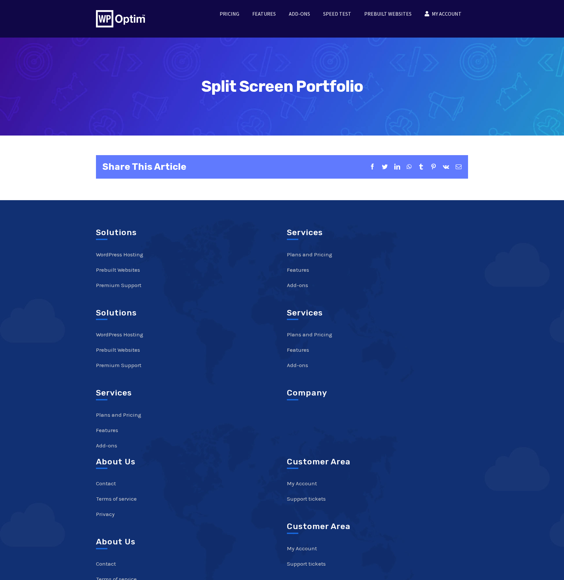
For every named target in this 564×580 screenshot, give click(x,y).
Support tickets (306, 498)
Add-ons (106, 445)
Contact (106, 483)
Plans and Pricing (118, 414)
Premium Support (118, 285)
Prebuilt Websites (118, 269)
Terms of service (116, 498)
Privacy (105, 514)
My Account (302, 483)
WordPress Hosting (119, 254)
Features (107, 430)
